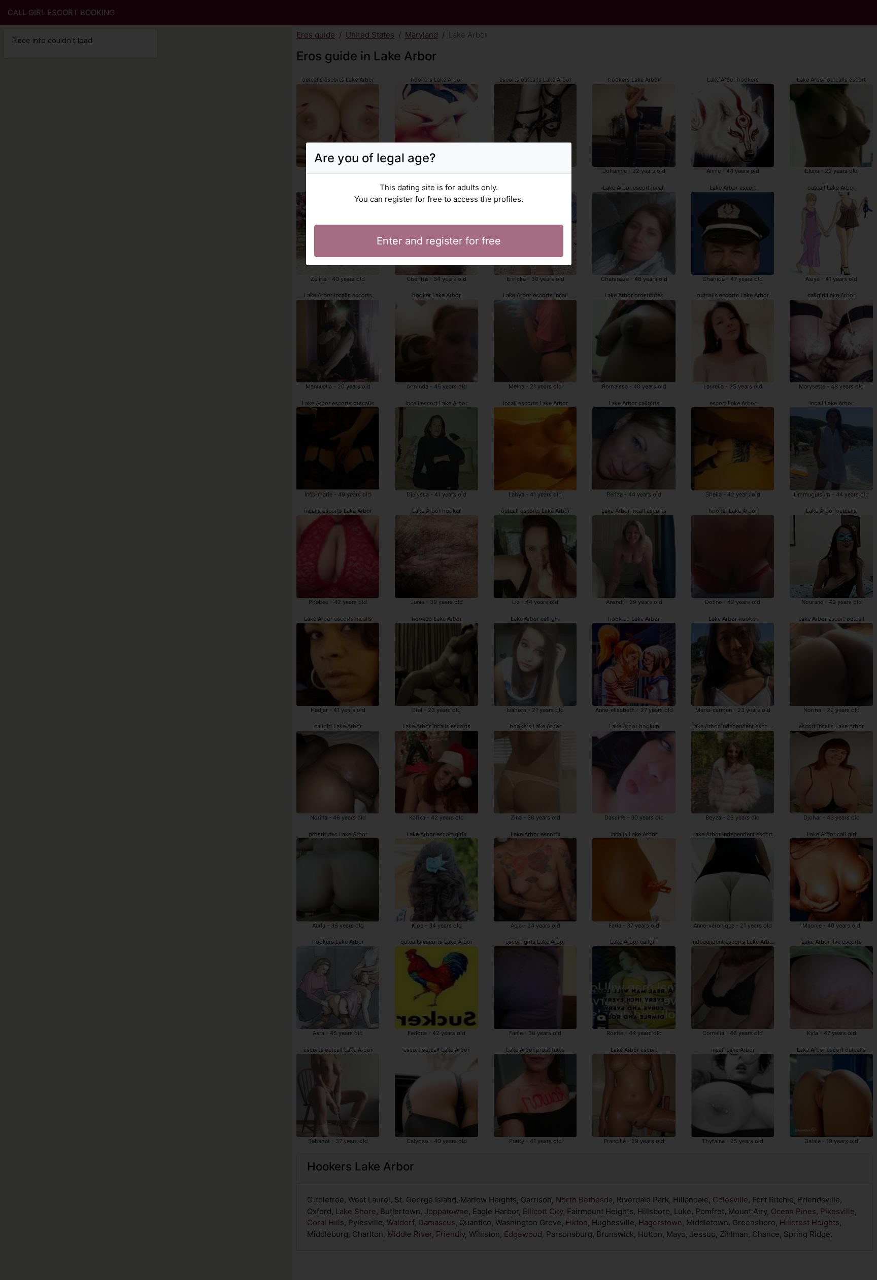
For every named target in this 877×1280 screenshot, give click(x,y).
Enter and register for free (439, 241)
